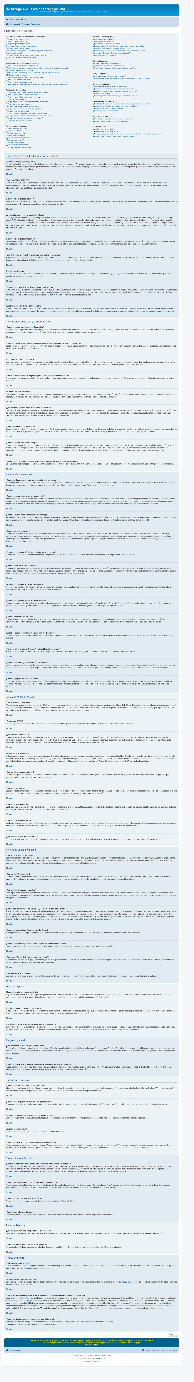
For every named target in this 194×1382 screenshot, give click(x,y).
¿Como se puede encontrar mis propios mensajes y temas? (115, 96)
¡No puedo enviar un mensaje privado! (107, 63)
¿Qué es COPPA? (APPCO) (16, 41)
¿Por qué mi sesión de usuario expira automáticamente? (26, 55)
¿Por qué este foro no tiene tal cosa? (106, 131)
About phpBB (29, 1268)
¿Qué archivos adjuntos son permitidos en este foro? (112, 119)
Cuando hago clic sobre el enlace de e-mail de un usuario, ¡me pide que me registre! (36, 84)
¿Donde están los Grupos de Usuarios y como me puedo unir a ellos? (119, 46)
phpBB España (100, 1358)
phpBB (112, 397)
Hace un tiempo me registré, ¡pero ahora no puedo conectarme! (29, 51)
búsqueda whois (33, 1301)
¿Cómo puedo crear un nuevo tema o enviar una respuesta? (28, 92)
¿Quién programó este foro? (103, 129)
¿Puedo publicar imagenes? (16, 135)
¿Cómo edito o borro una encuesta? (19, 104)
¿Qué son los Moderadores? (103, 41)
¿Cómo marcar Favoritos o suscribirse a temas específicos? (115, 106)
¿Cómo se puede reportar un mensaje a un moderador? (26, 113)
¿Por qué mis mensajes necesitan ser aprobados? (24, 118)
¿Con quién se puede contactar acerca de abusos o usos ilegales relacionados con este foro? (127, 134)
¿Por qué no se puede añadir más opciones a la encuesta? (27, 102)
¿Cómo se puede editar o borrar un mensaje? (22, 95)
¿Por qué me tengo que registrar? (18, 39)
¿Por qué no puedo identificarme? (18, 48)
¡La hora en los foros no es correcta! (19, 70)
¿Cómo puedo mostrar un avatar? (18, 80)
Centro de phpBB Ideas (122, 1282)
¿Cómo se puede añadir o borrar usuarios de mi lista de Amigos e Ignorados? (121, 78)
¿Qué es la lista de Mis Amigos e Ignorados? (109, 76)
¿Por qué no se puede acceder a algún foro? (22, 106)
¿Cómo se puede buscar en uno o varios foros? (111, 86)
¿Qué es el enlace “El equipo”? (104, 55)
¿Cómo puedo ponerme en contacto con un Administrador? (115, 136)
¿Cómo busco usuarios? (102, 93)
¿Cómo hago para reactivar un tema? (19, 120)
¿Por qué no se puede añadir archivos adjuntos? (24, 109)
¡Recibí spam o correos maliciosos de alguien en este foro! (114, 68)
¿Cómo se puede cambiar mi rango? (19, 82)
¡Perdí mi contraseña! (14, 53)
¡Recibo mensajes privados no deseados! (108, 66)
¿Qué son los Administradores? (104, 39)
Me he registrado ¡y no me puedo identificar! (22, 46)
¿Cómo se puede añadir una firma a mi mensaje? (24, 97)
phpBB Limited (104, 1266)
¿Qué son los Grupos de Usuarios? (106, 44)
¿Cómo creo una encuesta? (16, 99)
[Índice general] (18, 10)
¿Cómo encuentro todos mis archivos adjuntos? (111, 121)
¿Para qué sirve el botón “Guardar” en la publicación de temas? (29, 116)
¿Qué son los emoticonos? (16, 133)
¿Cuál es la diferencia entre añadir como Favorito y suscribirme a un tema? (121, 104)
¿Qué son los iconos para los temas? (19, 147)
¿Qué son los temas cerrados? (17, 145)
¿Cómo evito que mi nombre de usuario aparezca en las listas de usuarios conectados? (38, 68)
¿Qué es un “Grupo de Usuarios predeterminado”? (112, 53)
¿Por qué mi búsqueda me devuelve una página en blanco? (115, 91)
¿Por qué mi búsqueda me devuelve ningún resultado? (113, 89)
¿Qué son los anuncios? (15, 140)
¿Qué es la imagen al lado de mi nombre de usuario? (25, 77)
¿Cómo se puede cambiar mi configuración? (22, 66)
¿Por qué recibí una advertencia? (18, 111)
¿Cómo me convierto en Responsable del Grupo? (111, 48)
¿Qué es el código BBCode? (16, 128)
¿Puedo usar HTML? (13, 131)
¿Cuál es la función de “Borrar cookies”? (21, 58)
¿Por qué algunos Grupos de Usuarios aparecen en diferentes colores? (119, 51)
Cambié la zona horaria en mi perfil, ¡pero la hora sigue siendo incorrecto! (32, 73)
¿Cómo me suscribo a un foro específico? (108, 108)
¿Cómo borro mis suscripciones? (105, 111)
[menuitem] (24, 19)
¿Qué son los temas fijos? (15, 142)
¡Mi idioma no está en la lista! (16, 75)
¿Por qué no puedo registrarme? (18, 44)
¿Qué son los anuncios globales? (18, 138)
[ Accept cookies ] (91, 1345)
